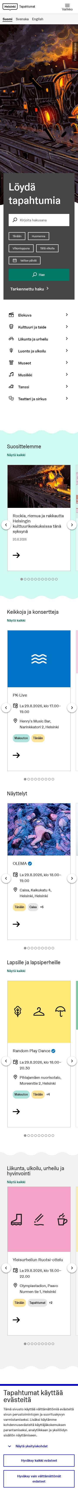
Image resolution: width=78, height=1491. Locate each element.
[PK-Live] (39, 700)
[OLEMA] (39, 871)
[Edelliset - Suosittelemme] (6, 525)
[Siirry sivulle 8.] (46, 579)
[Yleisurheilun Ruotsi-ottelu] (39, 1261)
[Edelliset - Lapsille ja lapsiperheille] (6, 1061)
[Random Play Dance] (39, 1054)
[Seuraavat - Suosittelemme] (72, 525)
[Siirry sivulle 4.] (32, 579)
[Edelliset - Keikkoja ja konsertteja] (6, 707)
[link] (10, 6)
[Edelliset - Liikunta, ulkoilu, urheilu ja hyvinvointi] (6, 1268)
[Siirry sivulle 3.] (28, 579)
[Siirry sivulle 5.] (35, 579)
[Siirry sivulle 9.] (49, 579)
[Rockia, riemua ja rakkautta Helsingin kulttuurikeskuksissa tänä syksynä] (39, 518)
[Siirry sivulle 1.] (21, 579)
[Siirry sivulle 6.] (39, 579)
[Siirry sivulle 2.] (25, 579)
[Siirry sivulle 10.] (53, 579)
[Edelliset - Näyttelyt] (6, 878)
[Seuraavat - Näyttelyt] (72, 878)
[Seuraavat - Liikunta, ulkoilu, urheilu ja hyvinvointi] (72, 1268)
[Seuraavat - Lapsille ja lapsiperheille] (72, 1061)
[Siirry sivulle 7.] (42, 579)
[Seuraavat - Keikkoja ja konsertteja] (72, 707)
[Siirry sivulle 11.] (56, 579)
